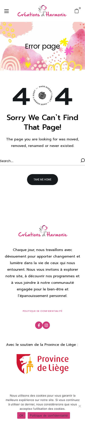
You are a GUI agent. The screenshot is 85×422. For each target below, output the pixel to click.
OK (21, 415)
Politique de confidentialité (49, 415)
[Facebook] (38, 325)
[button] (78, 11)
